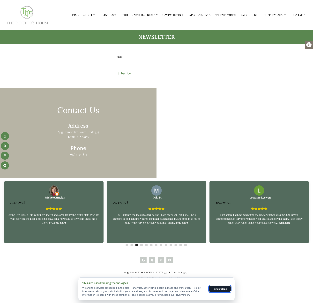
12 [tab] (180, 245)
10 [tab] (171, 245)
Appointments (199, 15)
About (87, 15)
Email (119, 56)
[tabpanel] (53, 212)
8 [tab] (161, 245)
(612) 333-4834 (78, 154)
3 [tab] (136, 245)
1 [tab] (127, 245)
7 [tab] (156, 245)
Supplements (273, 15)
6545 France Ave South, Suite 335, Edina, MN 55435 (156, 272)
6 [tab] (151, 245)
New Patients (171, 15)
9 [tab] (166, 245)
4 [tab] (141, 245)
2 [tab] (131, 245)
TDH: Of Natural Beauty (140, 15)
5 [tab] (146, 245)
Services (107, 15)
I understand (220, 289)
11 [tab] (175, 245)
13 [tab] (185, 245)
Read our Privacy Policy (176, 294)
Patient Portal (225, 15)
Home (75, 15)
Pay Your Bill (250, 15)
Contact (298, 15)
